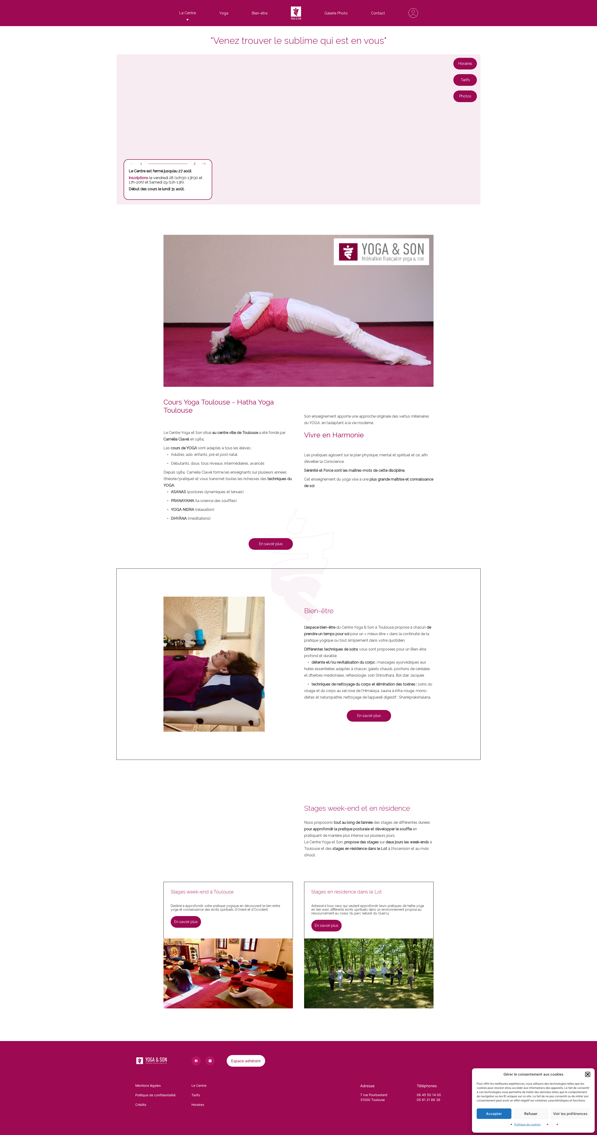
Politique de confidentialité (155, 1095)
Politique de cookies (527, 1124)
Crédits (140, 1105)
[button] (587, 1074)
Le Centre (198, 1085)
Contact (378, 13)
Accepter (494, 1113)
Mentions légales (148, 1085)
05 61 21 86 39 (428, 1100)
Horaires (197, 1105)
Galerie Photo (336, 13)
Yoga (223, 13)
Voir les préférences (570, 1113)
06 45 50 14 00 (429, 1095)
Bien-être (259, 13)
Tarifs (195, 1095)
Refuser (531, 1113)
